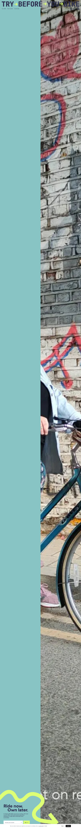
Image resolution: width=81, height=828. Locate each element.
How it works (10, 8)
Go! (26, 822)
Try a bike (4, 8)
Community (16, 8)
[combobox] (13, 822)
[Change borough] (71, 9)
